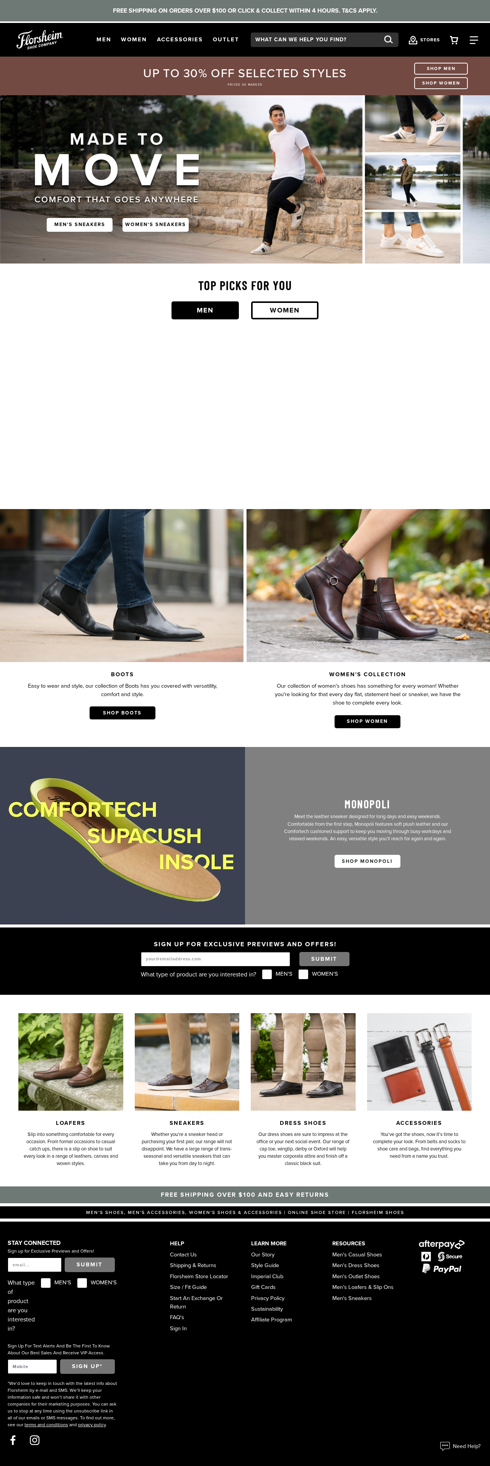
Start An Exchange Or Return (196, 1302)
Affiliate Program (271, 1319)
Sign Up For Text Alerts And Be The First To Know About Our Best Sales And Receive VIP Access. (59, 1349)
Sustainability (267, 1309)
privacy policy (92, 1424)
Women (285, 310)
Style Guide (265, 1265)
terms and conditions (46, 1424)
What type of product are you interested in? (198, 974)
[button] (103, 40)
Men (205, 310)
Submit (324, 959)
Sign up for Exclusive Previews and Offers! (51, 1251)
